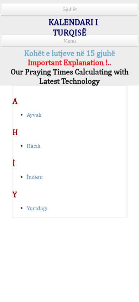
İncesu (35, 177)
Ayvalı (34, 114)
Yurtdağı (37, 208)
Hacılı (33, 145)
